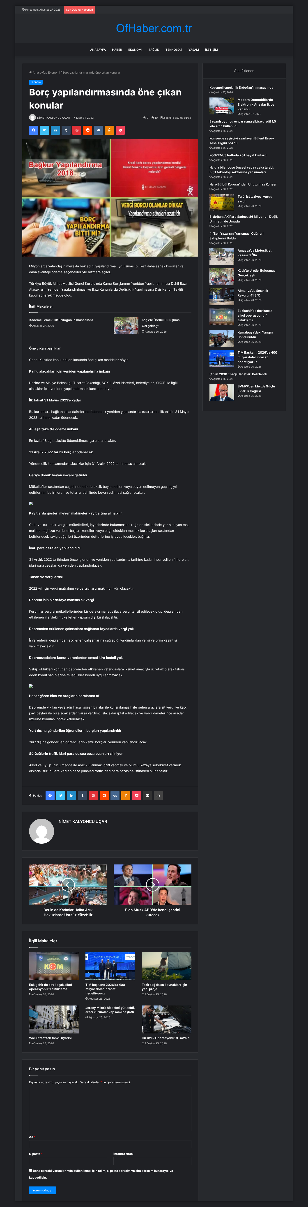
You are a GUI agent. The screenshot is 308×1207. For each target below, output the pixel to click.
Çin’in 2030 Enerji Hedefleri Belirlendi (238, 374)
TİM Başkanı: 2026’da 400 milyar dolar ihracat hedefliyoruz (105, 989)
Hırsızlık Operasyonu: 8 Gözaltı (166, 1038)
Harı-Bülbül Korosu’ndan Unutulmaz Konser (243, 184)
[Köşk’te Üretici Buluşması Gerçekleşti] (126, 325)
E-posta (36, 1154)
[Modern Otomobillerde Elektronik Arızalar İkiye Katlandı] (221, 105)
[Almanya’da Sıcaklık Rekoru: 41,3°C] (221, 296)
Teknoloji (173, 49)
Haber (117, 49)
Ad (32, 1137)
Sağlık (154, 49)
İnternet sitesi (123, 1154)
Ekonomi (135, 49)
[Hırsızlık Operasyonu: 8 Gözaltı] (166, 1019)
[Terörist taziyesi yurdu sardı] (221, 202)
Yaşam (193, 49)
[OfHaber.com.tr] (154, 28)
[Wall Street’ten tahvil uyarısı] (54, 1019)
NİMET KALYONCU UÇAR (53, 117)
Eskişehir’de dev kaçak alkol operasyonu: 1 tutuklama (255, 315)
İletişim (211, 49)
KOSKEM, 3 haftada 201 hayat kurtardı (238, 155)
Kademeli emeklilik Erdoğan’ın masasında (61, 320)
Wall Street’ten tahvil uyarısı (50, 1038)
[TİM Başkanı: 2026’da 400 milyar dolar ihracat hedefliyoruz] (110, 966)
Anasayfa (98, 49)
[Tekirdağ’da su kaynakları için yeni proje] (166, 966)
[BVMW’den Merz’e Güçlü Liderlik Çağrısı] (221, 392)
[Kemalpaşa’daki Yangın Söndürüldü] (221, 338)
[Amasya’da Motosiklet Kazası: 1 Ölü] (221, 256)
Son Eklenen (244, 71)
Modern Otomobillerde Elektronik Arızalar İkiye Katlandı (256, 104)
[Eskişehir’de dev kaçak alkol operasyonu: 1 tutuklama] (54, 966)
